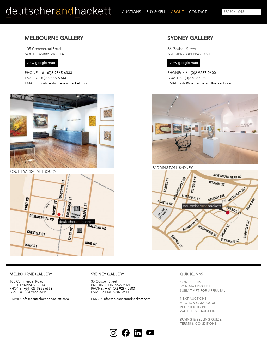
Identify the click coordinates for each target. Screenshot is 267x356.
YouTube (150, 333)
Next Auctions (193, 299)
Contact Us (190, 282)
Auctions (131, 12)
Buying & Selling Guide (201, 319)
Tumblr (138, 333)
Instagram (113, 333)
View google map (41, 62)
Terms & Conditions (198, 324)
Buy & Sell (156, 12)
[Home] (58, 12)
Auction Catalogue (198, 303)
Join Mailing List (195, 286)
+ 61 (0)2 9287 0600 (199, 73)
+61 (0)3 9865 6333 (56, 73)
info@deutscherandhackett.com (64, 83)
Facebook (126, 333)
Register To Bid (194, 307)
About (177, 12)
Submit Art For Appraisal (202, 291)
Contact (198, 12)
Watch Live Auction (198, 311)
